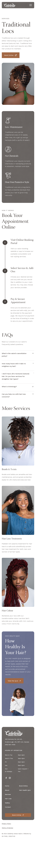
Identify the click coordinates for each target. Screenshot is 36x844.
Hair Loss (8, 798)
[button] (30, 5)
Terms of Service (7, 828)
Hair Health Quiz (25, 790)
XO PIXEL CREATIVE (8, 836)
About (7, 790)
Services (8, 794)
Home (7, 786)
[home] (9, 5)
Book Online (23, 786)
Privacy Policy (6, 823)
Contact (8, 807)
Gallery (7, 803)
